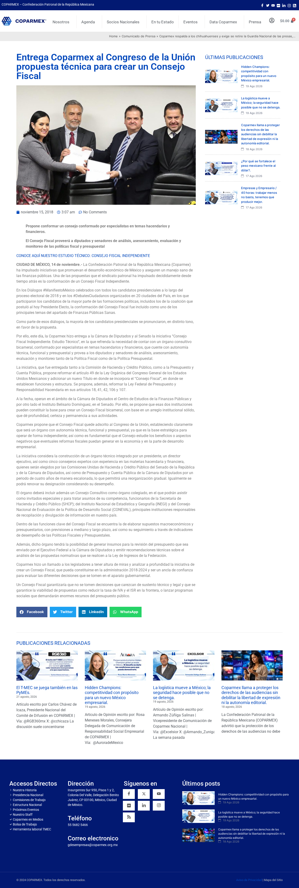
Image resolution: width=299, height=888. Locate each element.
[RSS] (129, 817)
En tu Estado (162, 22)
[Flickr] (129, 806)
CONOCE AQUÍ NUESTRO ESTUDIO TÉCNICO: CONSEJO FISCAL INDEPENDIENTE (83, 255)
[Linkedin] (144, 806)
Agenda (88, 22)
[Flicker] (278, 5)
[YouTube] (159, 794)
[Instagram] (289, 5)
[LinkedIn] (284, 5)
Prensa (255, 22)
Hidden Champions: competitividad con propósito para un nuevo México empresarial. (112, 695)
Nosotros (61, 22)
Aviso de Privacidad (249, 880)
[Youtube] (273, 5)
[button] (31, 612)
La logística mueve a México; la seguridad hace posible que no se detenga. (182, 692)
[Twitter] (268, 5)
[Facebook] (262, 5)
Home (113, 36)
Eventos (190, 22)
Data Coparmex (223, 22)
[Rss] (294, 5)
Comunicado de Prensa (138, 36)
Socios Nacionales (123, 22)
